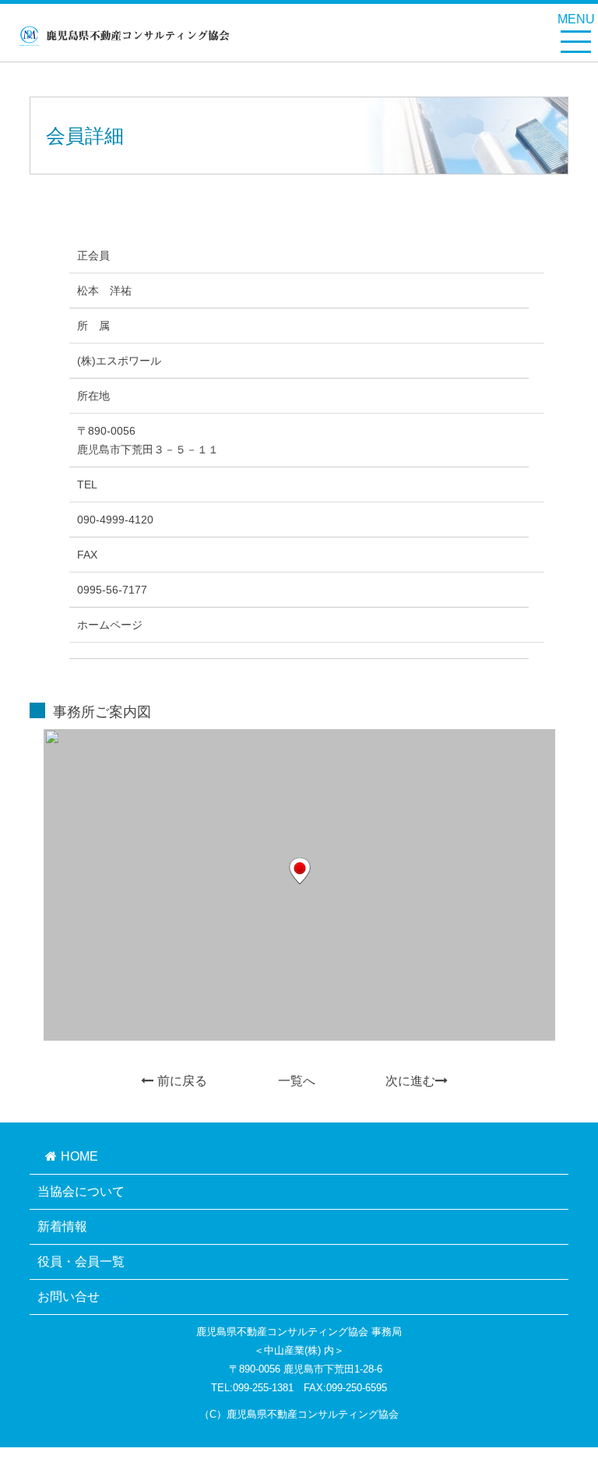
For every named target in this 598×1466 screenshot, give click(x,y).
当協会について (81, 1191)
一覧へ (296, 1080)
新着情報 (62, 1226)
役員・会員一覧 (81, 1261)
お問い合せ (68, 1296)
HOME (79, 1156)
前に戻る (182, 1080)
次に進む (410, 1080)
